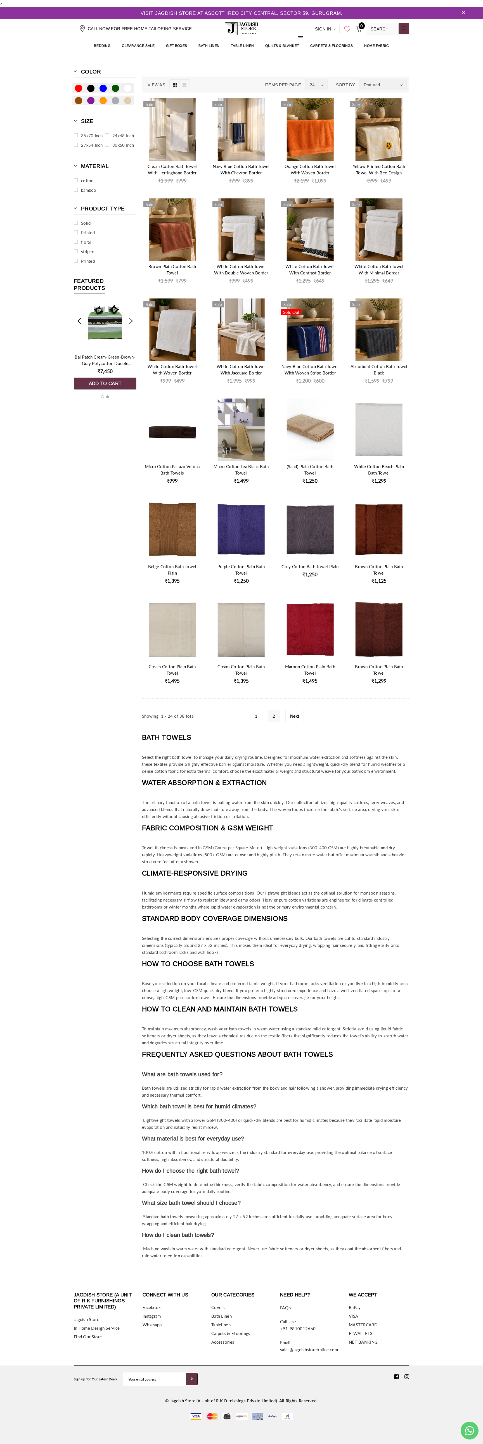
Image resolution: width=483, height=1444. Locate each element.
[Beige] (127, 100)
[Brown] (78, 100)
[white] (127, 88)
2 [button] (107, 396)
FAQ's (286, 1307)
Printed (88, 232)
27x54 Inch (92, 145)
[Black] (91, 88)
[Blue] (103, 88)
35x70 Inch (92, 135)
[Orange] (103, 100)
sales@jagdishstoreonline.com (309, 1349)
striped (87, 251)
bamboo (88, 190)
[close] (463, 13)
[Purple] (91, 100)
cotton (87, 180)
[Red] (78, 88)
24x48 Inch (123, 135)
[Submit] (192, 1379)
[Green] (115, 88)
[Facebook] (396, 1376)
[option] (105, 346)
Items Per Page (283, 84)
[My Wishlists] (346, 29)
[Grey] (115, 100)
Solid (86, 223)
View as (156, 84)
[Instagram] (406, 1376)
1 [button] (102, 396)
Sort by (345, 84)
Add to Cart (105, 383)
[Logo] (241, 28)
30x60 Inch (123, 145)
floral (86, 242)
